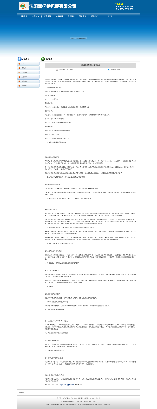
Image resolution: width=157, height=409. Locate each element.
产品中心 (67, 398)
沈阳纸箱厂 (107, 404)
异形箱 (23, 68)
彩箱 (22, 64)
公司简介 (35, 16)
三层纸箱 (24, 77)
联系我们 (94, 16)
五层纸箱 (24, 86)
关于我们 (60, 398)
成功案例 (59, 16)
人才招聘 (71, 16)
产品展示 (47, 16)
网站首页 (23, 16)
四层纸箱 (24, 81)
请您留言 (82, 16)
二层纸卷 (24, 72)
